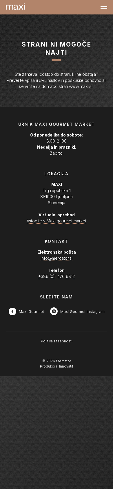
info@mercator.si (56, 258)
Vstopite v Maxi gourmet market (56, 220)
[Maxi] (15, 7)
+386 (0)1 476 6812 (56, 276)
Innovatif (66, 366)
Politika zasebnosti (56, 341)
